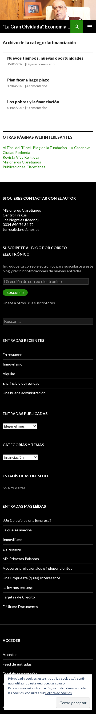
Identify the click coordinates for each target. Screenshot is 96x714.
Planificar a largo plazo (28, 79)
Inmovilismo (12, 364)
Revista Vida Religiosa (21, 157)
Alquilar (9, 373)
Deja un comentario (40, 64)
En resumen (12, 354)
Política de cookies (58, 693)
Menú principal (89, 26)
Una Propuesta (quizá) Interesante (31, 578)
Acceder (10, 654)
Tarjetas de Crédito (19, 597)
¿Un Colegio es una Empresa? (27, 520)
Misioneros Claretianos (22, 162)
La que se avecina (17, 530)
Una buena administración (24, 393)
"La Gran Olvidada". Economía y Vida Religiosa (36, 27)
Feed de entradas (17, 664)
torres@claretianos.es (21, 229)
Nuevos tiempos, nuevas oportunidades (45, 58)
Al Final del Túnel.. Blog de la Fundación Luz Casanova (46, 147)
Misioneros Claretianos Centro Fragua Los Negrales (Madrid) (22, 215)
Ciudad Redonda (16, 152)
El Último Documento (20, 606)
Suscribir (15, 293)
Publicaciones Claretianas (24, 167)
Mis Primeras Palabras (21, 558)
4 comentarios (36, 86)
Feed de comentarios (20, 673)
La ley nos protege (18, 587)
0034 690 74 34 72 (18, 224)
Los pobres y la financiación (33, 101)
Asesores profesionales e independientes (37, 568)
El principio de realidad (21, 383)
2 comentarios (36, 108)
